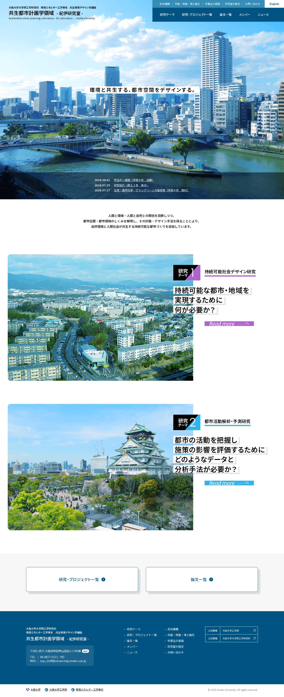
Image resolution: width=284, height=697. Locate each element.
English (274, 4)
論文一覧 (226, 14)
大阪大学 (36, 689)
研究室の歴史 (232, 3)
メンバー (244, 14)
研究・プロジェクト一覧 (197, 14)
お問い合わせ (252, 3)
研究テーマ (167, 14)
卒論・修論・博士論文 (187, 3)
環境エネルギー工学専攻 (89, 689)
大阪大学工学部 (231, 630)
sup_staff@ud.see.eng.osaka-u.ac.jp (63, 661)
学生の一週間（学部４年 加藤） (134, 180)
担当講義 (165, 3)
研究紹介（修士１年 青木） (131, 185)
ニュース (263, 14)
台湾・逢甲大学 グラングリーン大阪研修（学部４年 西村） (152, 190)
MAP (85, 651)
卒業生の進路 (212, 3)
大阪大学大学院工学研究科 (236, 638)
